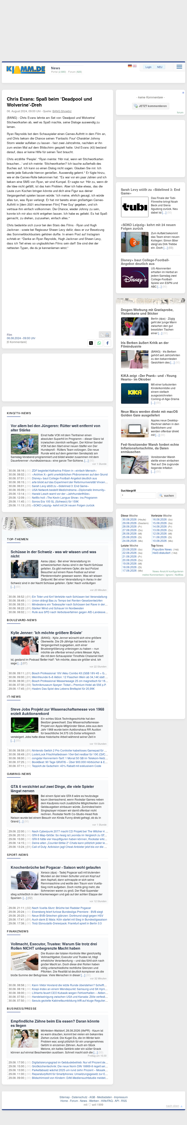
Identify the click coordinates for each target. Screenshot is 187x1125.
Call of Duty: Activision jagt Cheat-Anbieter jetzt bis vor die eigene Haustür (77, 847)
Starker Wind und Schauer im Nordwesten (58, 608)
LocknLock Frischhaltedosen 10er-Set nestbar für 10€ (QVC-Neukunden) (77, 754)
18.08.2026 (129, 567)
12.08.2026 (160, 533)
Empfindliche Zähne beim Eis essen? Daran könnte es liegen (55, 1023)
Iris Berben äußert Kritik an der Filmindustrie (145, 344)
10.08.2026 (160, 541)
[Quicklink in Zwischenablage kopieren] (102, 335)
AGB (92, 1097)
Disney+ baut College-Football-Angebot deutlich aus (64, 478)
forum (180, 112)
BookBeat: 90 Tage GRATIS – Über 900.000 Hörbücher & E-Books (73, 762)
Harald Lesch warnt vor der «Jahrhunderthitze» (61, 493)
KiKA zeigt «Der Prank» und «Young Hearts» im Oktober (149, 377)
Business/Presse (22, 1008)
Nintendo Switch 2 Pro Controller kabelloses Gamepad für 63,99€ (72, 750)
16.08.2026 (160, 519)
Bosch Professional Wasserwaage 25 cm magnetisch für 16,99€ (71, 681)
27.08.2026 (129, 530)
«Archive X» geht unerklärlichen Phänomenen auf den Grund (70, 474)
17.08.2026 (129, 570)
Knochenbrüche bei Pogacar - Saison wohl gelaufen (56, 867)
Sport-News (17, 854)
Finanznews (18, 931)
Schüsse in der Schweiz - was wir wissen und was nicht (53, 554)
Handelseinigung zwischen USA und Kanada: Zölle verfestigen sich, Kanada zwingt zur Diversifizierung (96, 996)
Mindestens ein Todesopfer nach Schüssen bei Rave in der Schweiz (74, 604)
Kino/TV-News (19, 413)
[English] (135, 66)
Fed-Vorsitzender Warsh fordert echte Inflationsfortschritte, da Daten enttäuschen (150, 448)
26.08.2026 (129, 533)
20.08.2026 (129, 560)
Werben (94, 1101)
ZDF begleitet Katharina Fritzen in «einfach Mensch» (64, 470)
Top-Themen (17, 539)
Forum (74, 1101)
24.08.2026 (129, 541)
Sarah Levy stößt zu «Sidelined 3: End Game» (60, 486)
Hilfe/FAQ (107, 1101)
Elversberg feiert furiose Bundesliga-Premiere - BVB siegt (67, 911)
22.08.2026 (129, 553)
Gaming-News (19, 774)
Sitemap (65, 1097)
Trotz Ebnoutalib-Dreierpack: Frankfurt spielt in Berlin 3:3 (67, 923)
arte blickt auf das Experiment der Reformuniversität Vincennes (71, 482)
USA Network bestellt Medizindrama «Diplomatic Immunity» (69, 490)
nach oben (172, 1106)
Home (64, 1101)
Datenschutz (79, 1097)
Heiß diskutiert (161, 553)
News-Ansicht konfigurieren (168, 571)
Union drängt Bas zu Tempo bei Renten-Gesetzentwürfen (67, 600)
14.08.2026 (160, 526)
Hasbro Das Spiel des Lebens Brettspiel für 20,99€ (63, 688)
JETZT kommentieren (153, 106)
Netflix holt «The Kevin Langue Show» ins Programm (64, 497)
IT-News (14, 696)
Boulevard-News (22, 620)
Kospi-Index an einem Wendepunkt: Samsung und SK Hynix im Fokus (75, 989)
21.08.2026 (129, 556)
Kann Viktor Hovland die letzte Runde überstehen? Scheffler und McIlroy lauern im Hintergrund (90, 985)
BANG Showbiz (62, 111)
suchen (169, 495)
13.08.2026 (160, 530)
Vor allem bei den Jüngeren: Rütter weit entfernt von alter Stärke (55, 428)
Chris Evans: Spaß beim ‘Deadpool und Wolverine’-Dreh (49, 101)
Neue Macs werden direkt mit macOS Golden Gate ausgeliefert (149, 413)
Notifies (179, 574)
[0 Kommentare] (16, 342)
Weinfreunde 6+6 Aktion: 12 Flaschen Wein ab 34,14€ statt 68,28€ (73, 677)
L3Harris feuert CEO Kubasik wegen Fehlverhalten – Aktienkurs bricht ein (77, 993)
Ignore (169, 574)
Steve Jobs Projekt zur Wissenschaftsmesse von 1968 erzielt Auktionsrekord (57, 711)
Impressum (121, 1097)
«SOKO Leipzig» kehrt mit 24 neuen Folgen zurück (63, 505)
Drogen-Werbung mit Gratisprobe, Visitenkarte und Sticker (147, 311)
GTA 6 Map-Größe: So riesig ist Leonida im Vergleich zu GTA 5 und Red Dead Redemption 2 (88, 835)
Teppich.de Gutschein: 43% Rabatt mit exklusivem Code (66, 766)
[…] (86, 460)
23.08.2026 (129, 549)
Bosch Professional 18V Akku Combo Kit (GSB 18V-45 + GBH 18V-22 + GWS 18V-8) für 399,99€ (91, 673)
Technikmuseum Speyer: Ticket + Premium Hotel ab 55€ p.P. (69, 685)
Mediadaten (104, 1097)
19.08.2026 (129, 563)
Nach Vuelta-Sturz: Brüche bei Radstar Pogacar (61, 908)
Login (148, 67)
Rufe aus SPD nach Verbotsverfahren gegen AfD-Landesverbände (73, 612)
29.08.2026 (129, 523)
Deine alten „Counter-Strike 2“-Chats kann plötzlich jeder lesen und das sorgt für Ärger (85, 843)
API (117, 1101)
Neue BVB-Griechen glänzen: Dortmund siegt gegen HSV (67, 915)
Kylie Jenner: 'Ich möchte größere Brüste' (46, 632)
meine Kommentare (153, 574)
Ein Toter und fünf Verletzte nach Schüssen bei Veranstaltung (69, 596)
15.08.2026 (160, 523)
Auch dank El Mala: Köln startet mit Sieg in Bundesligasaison (69, 919)
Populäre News (162, 549)
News (83, 1101)
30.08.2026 (129, 519)
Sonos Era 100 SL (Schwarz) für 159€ (55, 501)
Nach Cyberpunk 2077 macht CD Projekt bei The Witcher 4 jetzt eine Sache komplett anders (89, 831)
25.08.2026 (129, 537)
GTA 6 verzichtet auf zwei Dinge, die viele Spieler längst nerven (52, 788)
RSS (124, 1101)
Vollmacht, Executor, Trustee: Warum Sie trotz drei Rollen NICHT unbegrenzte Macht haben (54, 946)
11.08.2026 (160, 537)
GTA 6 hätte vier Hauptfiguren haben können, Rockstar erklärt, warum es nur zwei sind (85, 839)
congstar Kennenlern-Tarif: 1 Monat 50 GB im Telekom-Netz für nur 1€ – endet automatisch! (88, 758)
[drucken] (107, 335)
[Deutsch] (130, 66)
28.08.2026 (129, 526)
